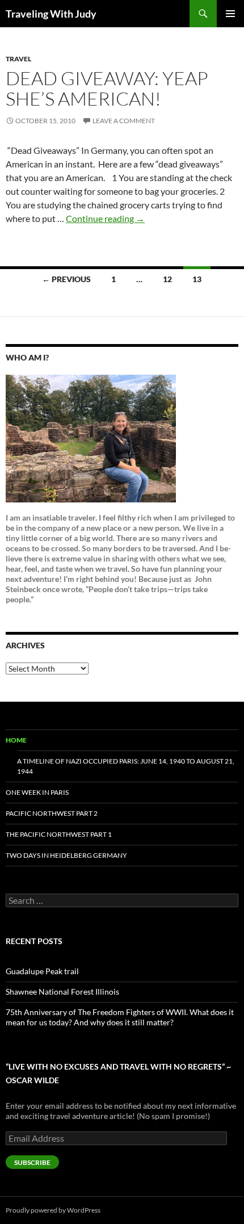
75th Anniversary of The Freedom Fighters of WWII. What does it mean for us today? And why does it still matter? (120, 1017)
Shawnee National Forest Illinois (62, 991)
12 (167, 279)
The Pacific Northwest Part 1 (59, 834)
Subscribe (32, 1162)
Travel (18, 59)
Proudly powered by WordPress (53, 1210)
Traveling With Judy (51, 13)
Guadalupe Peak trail (42, 971)
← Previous (66, 279)
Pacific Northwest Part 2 (52, 813)
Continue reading (105, 218)
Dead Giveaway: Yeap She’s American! (107, 88)
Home (16, 740)
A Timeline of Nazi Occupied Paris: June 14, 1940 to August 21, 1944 (125, 766)
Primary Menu (230, 13)
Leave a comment (123, 120)
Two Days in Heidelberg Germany (66, 855)
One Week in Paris (37, 792)
